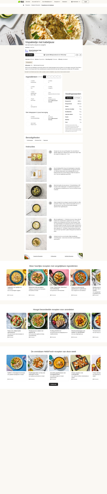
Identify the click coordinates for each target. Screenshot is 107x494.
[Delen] (80, 55)
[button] (76, 1)
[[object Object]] (77, 55)
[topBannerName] (53, 10)
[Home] (23, 5)
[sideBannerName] (73, 82)
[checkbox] (25, 47)
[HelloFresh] (21, 2)
